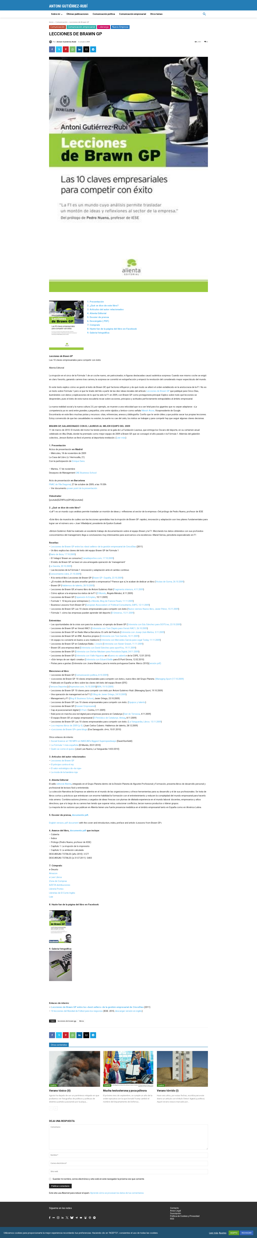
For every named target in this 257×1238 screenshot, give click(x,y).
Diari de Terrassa (132, 714)
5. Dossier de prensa (98, 317)
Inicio (51, 22)
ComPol (53, 1085)
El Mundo (101, 593)
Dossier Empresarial (85, 706)
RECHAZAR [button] (246, 1233)
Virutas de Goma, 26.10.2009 (170, 581)
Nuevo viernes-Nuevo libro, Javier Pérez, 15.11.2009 (153, 609)
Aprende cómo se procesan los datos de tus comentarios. (117, 1193)
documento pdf (80, 815)
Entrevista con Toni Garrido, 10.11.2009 (119, 636)
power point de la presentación (82, 488)
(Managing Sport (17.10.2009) (169, 679)
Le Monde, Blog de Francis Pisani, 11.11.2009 (111, 601)
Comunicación (61, 22)
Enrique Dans (78, 461)
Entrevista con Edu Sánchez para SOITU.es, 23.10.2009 (154, 624)
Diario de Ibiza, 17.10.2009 (62, 554)
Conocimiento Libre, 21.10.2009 (65, 574)
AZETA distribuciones (59, 885)
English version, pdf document (64, 822)
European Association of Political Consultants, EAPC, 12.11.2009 (117, 605)
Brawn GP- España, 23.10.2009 (107, 577)
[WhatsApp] (73, 49)
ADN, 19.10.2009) (105, 686)
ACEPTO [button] (233, 1233)
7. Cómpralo (93, 325)
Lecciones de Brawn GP (158, 391)
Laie (51, 896)
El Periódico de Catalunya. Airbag (110, 717)
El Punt (83, 710)
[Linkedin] (79, 49)
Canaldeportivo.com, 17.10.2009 (97, 558)
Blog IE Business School (81, 698)
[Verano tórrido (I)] (182, 1069)
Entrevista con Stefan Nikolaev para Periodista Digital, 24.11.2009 (107, 651)
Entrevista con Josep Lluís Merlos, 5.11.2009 (142, 632)
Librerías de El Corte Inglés (62, 893)
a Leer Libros (55, 877)
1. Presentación (95, 301)
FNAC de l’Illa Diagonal (60, 484)
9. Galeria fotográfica (98, 332)
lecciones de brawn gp (67, 1021)
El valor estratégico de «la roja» (66, 768)
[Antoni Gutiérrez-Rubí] (51, 41)
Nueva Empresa (120, 27)
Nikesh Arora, (148, 410)
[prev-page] (51, 1108)
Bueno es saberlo (117, 655)
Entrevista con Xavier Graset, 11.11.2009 (123, 643)
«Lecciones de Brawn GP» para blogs (69, 729)
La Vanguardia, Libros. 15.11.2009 (144, 721)
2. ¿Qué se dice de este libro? (103, 305)
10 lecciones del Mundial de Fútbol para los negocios (77, 1011)
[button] (204, 14)
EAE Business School (86, 472)
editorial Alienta (64, 784)
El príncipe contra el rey (62, 764)
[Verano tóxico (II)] (74, 1069)
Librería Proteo (56, 889)
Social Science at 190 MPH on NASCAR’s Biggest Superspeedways (83, 741)
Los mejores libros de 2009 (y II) (67, 725)
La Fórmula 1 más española (64, 745)
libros (81, 1021)
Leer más (121, 437)
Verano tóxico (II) (60, 1090)
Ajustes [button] (222, 1233)
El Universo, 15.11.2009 (122, 612)
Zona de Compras (58, 881)
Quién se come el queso (63, 749)
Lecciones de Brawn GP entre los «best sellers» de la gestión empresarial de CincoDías (93, 546)
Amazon (53, 873)
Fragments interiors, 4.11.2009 (128, 589)
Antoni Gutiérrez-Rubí (66, 42)
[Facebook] (52, 49)
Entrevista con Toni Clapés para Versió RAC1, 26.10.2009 (119, 628)
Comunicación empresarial (81, 27)
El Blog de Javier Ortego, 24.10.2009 (108, 694)
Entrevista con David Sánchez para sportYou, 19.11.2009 (107, 647)
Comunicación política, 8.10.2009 (92, 675)
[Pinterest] (66, 49)
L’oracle (98, 643)
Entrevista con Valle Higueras (90, 655)
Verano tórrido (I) (168, 1090)
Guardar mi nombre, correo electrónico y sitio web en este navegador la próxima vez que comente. (99, 1179)
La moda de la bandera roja (64, 772)
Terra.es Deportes (58, 686)
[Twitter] (59, 49)
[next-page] (56, 1108)
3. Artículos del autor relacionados (105, 309)
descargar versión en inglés (128, 1011)
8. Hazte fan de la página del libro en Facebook (112, 329)
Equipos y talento (136, 702)
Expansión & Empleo (85, 597)
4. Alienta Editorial (96, 313)
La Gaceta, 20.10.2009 (60, 566)
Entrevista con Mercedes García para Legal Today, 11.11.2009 (130, 640)
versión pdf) (155, 663)
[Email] (86, 49)
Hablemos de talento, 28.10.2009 (78, 585)
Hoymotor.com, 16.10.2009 (82, 686)
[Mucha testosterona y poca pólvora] (128, 1069)
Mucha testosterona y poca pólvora (125, 1090)
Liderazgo (103, 27)
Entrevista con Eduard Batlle (99, 659)
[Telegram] (93, 49)
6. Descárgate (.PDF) (98, 321)
